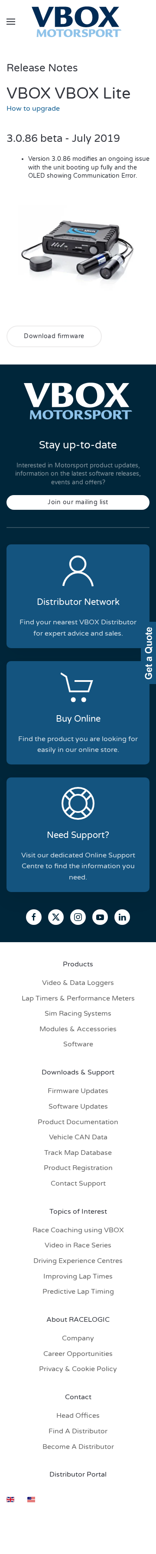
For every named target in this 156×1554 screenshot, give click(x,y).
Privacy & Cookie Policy (78, 1369)
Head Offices (78, 1415)
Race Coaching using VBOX (78, 1230)
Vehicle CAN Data (78, 1137)
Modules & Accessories (78, 1029)
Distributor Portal (78, 1474)
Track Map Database (78, 1152)
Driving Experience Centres (78, 1261)
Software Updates (78, 1106)
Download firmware (54, 336)
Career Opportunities (78, 1353)
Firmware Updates (78, 1091)
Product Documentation (78, 1122)
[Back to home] (78, 21)
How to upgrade (33, 108)
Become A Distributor (78, 1446)
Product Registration (78, 1168)
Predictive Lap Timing (78, 1291)
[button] (10, 21)
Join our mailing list (78, 502)
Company (78, 1338)
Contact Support (78, 1183)
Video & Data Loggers (78, 982)
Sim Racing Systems (78, 1013)
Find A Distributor (78, 1431)
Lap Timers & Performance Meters (78, 998)
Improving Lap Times (78, 1276)
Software (78, 1044)
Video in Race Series (78, 1245)
